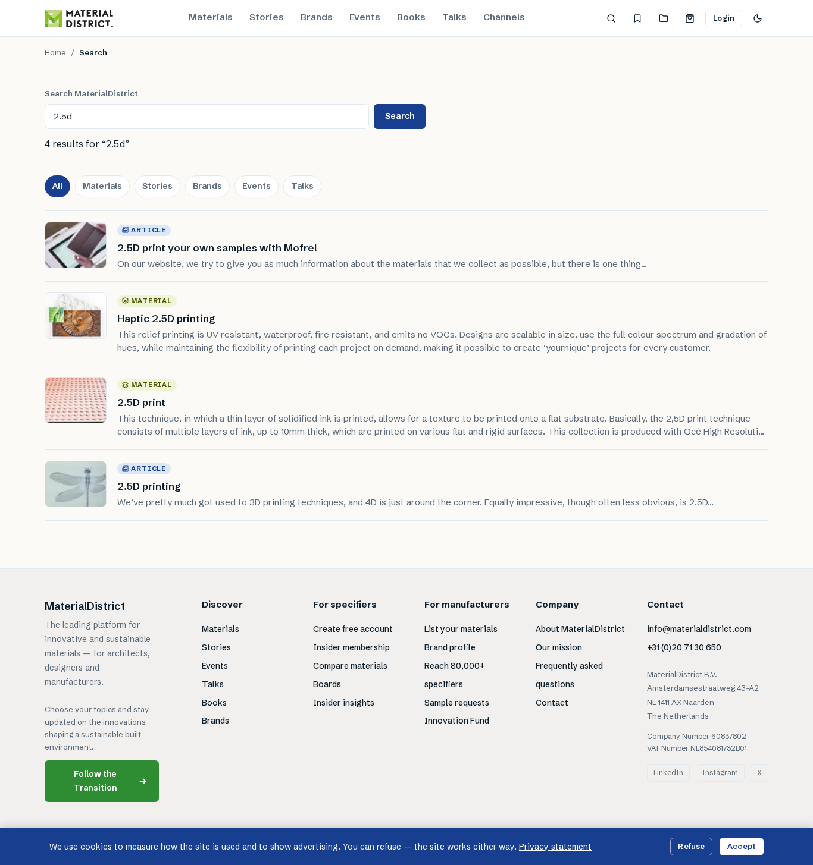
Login (723, 18)
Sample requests (456, 702)
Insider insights (343, 702)
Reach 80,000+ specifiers (454, 675)
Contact (552, 702)
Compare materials (350, 665)
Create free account (353, 629)
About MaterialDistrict (580, 629)
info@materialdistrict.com (699, 629)
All (57, 186)
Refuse (691, 846)
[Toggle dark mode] (757, 18)
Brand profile (450, 647)
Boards (327, 684)
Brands (317, 17)
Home (55, 52)
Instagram (720, 772)
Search (399, 116)
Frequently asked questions (569, 675)
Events (364, 17)
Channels (504, 17)
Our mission (559, 647)
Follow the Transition (111, 781)
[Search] (611, 18)
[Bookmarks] (637, 18)
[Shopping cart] (690, 18)
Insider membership (351, 647)
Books (411, 17)
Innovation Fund (456, 720)
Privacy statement (555, 846)
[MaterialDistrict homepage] (79, 18)
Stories (266, 17)
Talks (454, 17)
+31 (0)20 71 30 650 (684, 647)
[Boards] (663, 18)
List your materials (461, 629)
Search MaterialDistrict (91, 93)
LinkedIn (668, 772)
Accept (741, 846)
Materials (211, 17)
